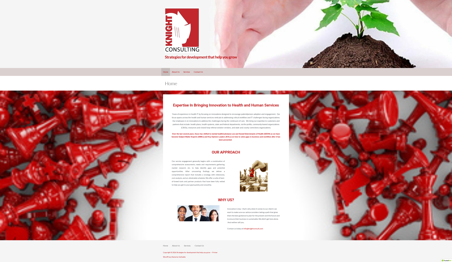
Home (165, 72)
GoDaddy (182, 257)
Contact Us (198, 72)
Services (186, 72)
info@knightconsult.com (253, 228)
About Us (176, 72)
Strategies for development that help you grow (201, 57)
